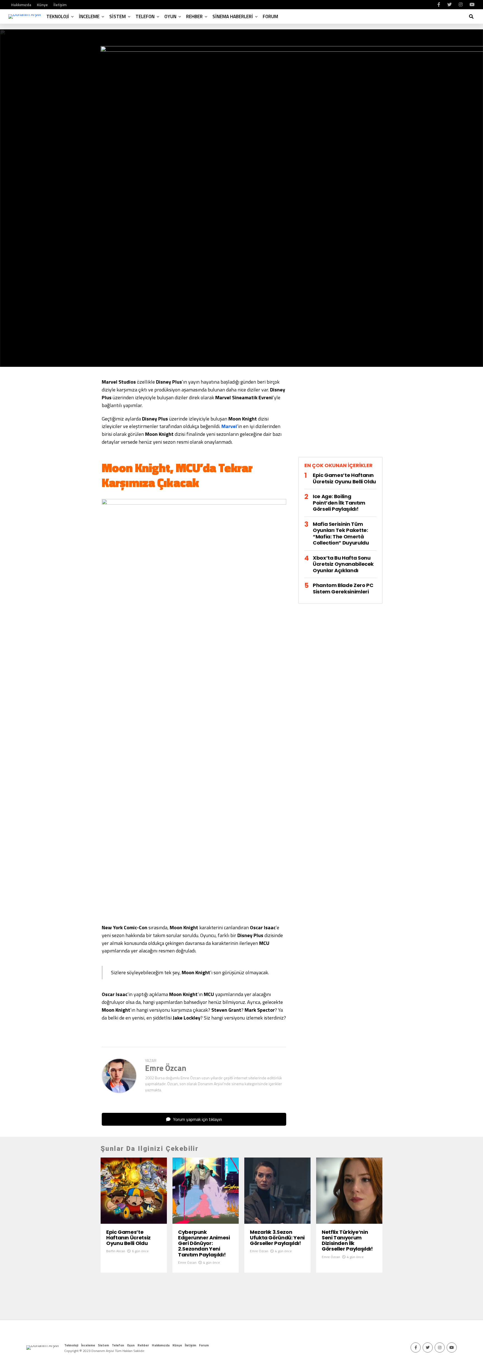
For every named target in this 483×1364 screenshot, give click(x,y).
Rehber (194, 16)
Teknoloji (57, 16)
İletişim (60, 5)
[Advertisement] (340, 417)
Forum (270, 16)
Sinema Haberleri (232, 16)
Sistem (117, 16)
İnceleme (89, 16)
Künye (42, 5)
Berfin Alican (115, 1251)
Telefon (145, 16)
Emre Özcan (165, 1068)
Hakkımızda (21, 5)
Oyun (170, 16)
